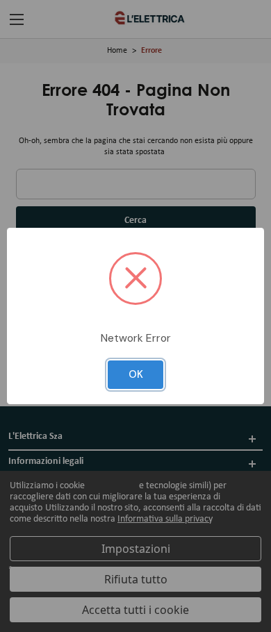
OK (136, 374)
